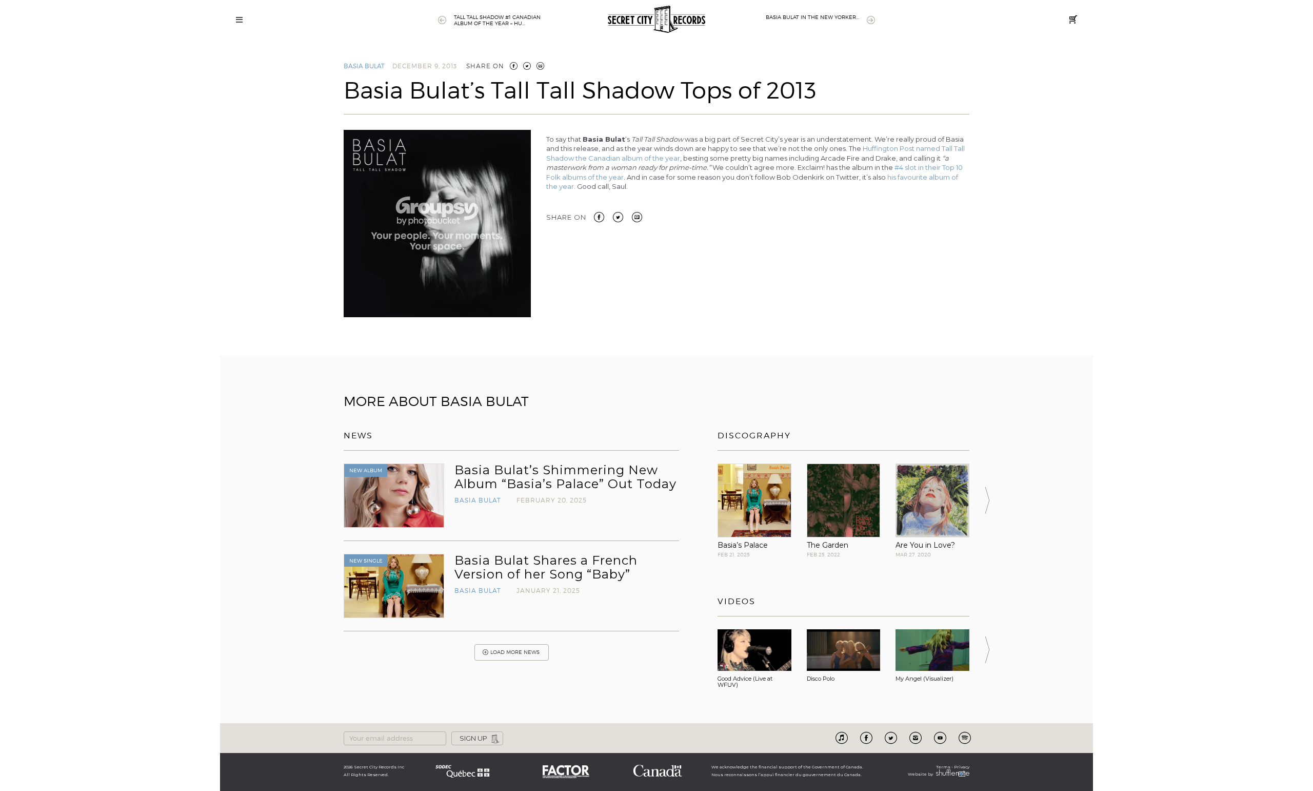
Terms (943, 766)
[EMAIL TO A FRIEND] (540, 66)
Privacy (961, 766)
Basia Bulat (364, 66)
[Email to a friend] (637, 216)
